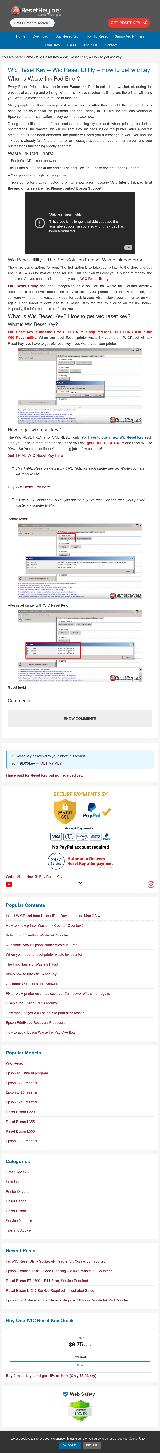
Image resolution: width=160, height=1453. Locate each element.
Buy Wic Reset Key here (29, 487)
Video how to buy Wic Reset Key (31, 973)
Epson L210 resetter (21, 1101)
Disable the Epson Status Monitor (32, 1002)
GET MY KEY (51, 762)
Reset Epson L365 (20, 1131)
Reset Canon (16, 1200)
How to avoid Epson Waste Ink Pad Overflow (40, 1032)
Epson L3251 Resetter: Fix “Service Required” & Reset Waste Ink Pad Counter (67, 1299)
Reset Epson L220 (20, 1111)
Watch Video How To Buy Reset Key (34, 876)
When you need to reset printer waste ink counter (44, 954)
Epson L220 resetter (21, 1082)
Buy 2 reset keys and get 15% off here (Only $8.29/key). (51, 1375)
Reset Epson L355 (20, 1121)
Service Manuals (19, 1220)
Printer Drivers (17, 1191)
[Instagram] (151, 884)
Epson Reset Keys (80, 11)
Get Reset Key (126, 23)
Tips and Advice (18, 1229)
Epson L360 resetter (21, 1140)
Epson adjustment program (27, 1072)
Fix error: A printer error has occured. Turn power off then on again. (58, 993)
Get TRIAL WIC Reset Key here (35, 455)
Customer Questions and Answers (32, 983)
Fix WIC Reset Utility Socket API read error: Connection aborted (56, 1260)
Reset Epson (16, 1210)
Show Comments (80, 718)
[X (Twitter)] (80, 884)
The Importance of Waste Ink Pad (32, 964)
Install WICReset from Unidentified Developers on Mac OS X (53, 915)
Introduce (13, 1181)
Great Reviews (17, 1171)
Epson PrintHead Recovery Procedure (35, 1022)
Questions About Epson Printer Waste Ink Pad (41, 944)
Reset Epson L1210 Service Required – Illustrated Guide (50, 1290)
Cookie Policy (137, 1438)
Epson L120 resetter (21, 1092)
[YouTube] (9, 884)
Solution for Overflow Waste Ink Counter (37, 934)
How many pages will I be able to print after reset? (45, 1012)
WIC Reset (14, 1063)
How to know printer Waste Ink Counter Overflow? (45, 925)
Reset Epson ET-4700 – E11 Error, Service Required (47, 1280)
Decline (91, 1445)
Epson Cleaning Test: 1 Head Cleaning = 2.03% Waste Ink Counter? (59, 1270)
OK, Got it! (70, 1445)
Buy (80, 1365)
